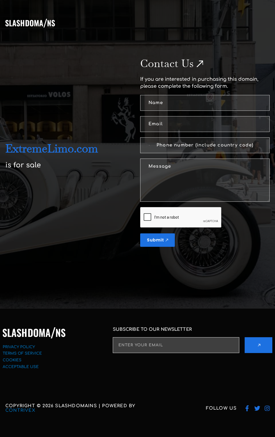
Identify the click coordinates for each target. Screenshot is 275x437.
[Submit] (258, 345)
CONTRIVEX (20, 410)
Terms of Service (22, 353)
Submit (155, 240)
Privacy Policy (19, 347)
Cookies (12, 360)
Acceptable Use (21, 367)
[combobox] (146, 145)
